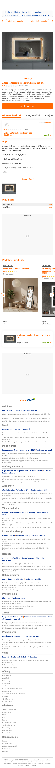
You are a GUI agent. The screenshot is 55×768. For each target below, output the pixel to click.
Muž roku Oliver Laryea (9, 668)
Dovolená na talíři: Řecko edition (12, 609)
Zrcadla (7, 15)
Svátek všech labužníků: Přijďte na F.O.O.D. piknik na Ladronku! (22, 564)
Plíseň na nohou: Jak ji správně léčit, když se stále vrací (19, 628)
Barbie (4, 715)
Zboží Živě (5, 678)
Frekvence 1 (6, 749)
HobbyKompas (6, 691)
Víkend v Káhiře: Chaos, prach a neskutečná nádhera (18, 590)
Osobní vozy (6, 681)
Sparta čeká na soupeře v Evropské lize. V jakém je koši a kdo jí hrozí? (24, 442)
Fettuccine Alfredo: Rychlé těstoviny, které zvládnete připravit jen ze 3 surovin (26, 567)
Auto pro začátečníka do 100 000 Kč (13, 694)
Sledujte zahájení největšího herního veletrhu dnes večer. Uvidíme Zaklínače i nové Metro (26, 643)
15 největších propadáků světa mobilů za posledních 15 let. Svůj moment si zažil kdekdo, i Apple (27, 524)
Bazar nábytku (6, 733)
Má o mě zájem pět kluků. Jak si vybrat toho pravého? (19, 640)
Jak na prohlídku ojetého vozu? (12, 689)
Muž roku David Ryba (9, 665)
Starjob (4, 741)
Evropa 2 (5, 751)
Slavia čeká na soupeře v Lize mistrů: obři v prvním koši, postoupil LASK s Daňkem (25, 434)
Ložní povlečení (7, 730)
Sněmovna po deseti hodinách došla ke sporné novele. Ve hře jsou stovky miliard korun (25, 544)
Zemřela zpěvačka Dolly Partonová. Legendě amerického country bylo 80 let (26, 421)
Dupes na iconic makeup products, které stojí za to (18, 606)
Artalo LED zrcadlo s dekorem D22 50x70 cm (18, 133)
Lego (3, 717)
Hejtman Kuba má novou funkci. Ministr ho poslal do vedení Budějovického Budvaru (25, 549)
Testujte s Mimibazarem (9, 709)
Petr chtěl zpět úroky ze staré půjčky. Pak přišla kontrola (20, 458)
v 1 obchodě (7, 324)
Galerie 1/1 (27, 78)
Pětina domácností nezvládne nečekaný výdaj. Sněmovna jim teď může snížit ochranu (26, 415)
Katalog (7, 12)
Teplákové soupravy (8, 725)
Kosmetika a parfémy (9, 723)
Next (52, 294)
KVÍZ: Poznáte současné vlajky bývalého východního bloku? (20, 583)
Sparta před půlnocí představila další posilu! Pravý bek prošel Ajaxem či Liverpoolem (25, 438)
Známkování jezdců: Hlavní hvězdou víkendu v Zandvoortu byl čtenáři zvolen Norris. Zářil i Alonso (26, 503)
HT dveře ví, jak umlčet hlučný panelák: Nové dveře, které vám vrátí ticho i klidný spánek (25, 462)
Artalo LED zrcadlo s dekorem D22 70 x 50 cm (23, 82)
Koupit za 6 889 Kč (27, 106)
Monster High (6, 712)
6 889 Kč (45, 135)
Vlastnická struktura (31, 765)
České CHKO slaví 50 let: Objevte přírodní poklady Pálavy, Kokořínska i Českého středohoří (27, 648)
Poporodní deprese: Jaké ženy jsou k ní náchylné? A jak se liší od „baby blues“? (27, 625)
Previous (3, 294)
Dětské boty (6, 728)
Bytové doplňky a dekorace (33, 12)
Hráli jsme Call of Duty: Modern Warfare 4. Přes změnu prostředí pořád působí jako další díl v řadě (26, 519)
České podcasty (7, 744)
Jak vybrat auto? (7, 702)
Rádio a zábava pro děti (10, 746)
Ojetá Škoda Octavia (8, 699)
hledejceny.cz (6, 676)
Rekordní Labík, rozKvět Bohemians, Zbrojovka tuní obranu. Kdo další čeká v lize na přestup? (26, 661)
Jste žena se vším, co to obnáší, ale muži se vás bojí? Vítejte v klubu (23, 482)
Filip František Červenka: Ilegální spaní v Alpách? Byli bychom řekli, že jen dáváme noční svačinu (25, 586)
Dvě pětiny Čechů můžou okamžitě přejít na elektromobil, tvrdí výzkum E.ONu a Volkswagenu (27, 494)
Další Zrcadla (8, 266)
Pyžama (4, 720)
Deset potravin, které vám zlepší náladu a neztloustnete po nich (22, 623)
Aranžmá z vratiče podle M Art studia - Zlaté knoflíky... (19, 477)
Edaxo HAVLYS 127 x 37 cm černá (16, 268)
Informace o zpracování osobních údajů (25, 764)
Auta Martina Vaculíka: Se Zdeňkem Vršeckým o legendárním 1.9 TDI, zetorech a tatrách (27, 499)
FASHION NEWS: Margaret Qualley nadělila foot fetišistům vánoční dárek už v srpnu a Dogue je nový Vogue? (26, 602)
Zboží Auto (5, 696)
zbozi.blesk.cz (6, 686)
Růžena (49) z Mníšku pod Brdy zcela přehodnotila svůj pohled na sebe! (25, 479)
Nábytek (16, 12)
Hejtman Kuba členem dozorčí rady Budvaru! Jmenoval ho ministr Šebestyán (26, 419)
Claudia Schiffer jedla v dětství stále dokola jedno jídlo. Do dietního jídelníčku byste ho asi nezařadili (27, 570)
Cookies (40, 764)
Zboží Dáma (6, 683)
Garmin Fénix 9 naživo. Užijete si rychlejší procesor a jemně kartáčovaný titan (26, 527)
